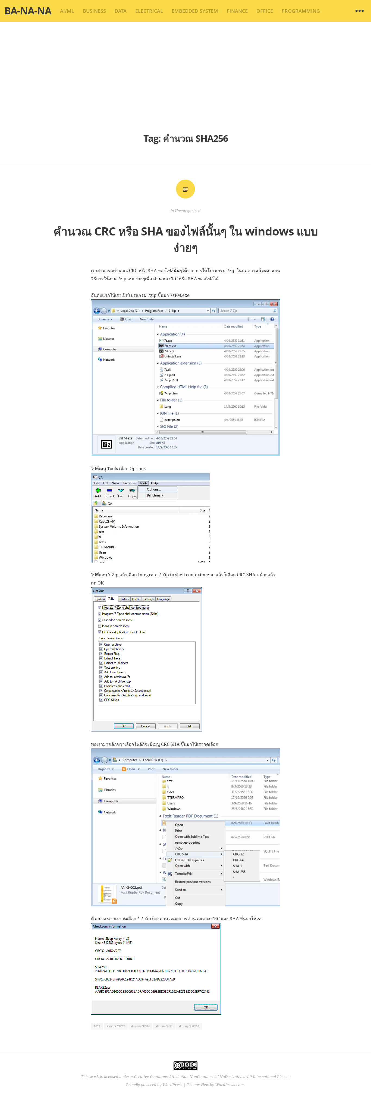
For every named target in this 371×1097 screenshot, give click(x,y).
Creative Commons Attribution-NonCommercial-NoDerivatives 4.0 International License (212, 1076)
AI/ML (67, 10)
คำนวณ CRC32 (115, 1026)
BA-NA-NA (27, 10)
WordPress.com (229, 1084)
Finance (237, 10)
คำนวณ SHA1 (164, 1026)
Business (94, 10)
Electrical (149, 10)
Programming (301, 10)
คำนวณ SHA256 (189, 1026)
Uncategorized (187, 210)
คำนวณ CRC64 (140, 1026)
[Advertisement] (185, 76)
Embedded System (195, 10)
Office (264, 10)
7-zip (97, 1026)
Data (121, 10)
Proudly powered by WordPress (154, 1084)
